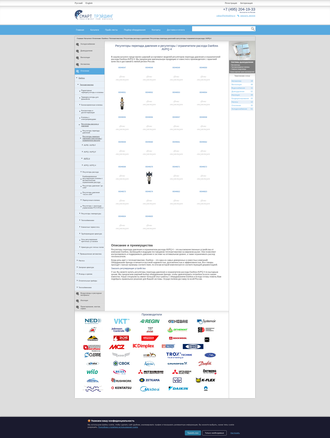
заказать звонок (247, 16)
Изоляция (84, 300)
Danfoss (82, 78)
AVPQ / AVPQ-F (90, 152)
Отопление (85, 71)
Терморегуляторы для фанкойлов (89, 98)
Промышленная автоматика (90, 254)
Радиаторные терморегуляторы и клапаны (92, 91)
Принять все (192, 433)
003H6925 (149, 216)
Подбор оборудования (135, 30)
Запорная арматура (86, 267)
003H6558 (203, 117)
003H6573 (122, 192)
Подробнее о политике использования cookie (118, 427)
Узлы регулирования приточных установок (89, 240)
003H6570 (149, 167)
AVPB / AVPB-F (90, 145)
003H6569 (122, 167)
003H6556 (149, 117)
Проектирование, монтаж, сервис (91, 308)
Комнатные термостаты (90, 227)
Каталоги (94, 30)
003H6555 (122, 117)
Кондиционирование (242, 98)
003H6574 (149, 192)
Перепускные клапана (91, 200)
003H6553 (176, 92)
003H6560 (149, 142)
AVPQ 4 (87, 159)
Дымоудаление (86, 51)
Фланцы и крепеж (85, 274)
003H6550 (203, 68)
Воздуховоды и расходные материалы (91, 294)
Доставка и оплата (176, 30)
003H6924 (122, 216)
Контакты (156, 30)
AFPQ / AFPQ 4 (90, 165)
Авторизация (246, 3)
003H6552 (149, 92)
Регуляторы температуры (91, 214)
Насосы (82, 261)
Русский (78, 3)
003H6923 (203, 192)
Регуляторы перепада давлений (91, 132)
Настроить (235, 433)
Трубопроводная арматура (91, 234)
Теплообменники (87, 220)
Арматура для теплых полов (92, 247)
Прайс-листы (111, 30)
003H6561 (176, 142)
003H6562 (203, 142)
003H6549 (176, 68)
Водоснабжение (242, 88)
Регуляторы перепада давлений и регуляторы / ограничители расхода (92, 138)
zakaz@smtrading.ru (225, 16)
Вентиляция (85, 57)
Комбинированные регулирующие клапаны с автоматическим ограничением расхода (92, 179)
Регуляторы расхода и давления (90, 125)
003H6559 (122, 142)
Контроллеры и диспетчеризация (88, 112)
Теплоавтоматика (86, 85)
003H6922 (176, 192)
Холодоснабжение (88, 44)
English (89, 3)
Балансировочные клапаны (91, 105)
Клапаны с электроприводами (88, 118)
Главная (80, 30)
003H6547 (122, 68)
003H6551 (122, 92)
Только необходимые (214, 433)
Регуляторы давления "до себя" (92, 187)
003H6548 (149, 68)
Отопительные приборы (88, 281)
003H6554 (203, 92)
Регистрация (231, 3)
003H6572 (203, 167)
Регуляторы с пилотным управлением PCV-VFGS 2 (92, 207)
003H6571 (176, 167)
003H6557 (176, 117)
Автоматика (85, 64)
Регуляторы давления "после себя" (91, 193)
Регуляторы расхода (90, 172)
